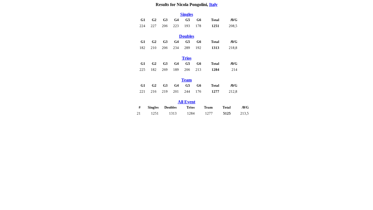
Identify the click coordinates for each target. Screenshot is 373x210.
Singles (186, 14)
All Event (186, 102)
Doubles (186, 36)
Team (186, 80)
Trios (186, 58)
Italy (213, 4)
